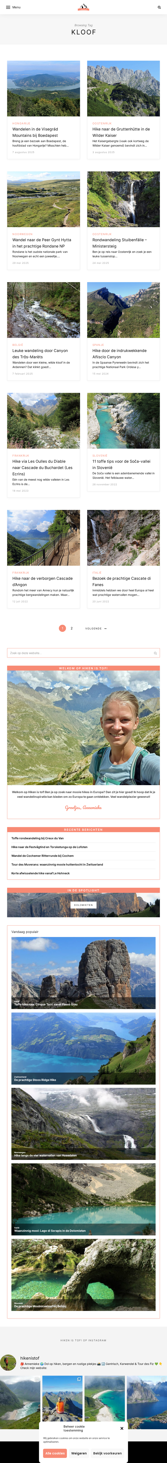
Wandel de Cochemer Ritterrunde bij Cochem (42, 855)
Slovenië (100, 455)
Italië (97, 572)
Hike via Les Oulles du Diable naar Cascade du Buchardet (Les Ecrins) (42, 467)
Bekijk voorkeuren (107, 1453)
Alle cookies (55, 1453)
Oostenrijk (102, 123)
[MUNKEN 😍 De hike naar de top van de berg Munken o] (62, 1402)
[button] (122, 1428)
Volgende (93, 628)
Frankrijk (20, 455)
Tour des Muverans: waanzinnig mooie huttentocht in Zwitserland (57, 864)
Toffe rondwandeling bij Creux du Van (37, 838)
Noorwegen (22, 234)
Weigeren (79, 1453)
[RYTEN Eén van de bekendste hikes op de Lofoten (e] (20, 1402)
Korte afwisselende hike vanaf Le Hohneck (40, 873)
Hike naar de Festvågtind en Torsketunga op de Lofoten (49, 847)
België (17, 344)
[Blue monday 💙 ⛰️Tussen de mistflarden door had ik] (105, 1402)
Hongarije (21, 123)
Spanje (98, 344)
